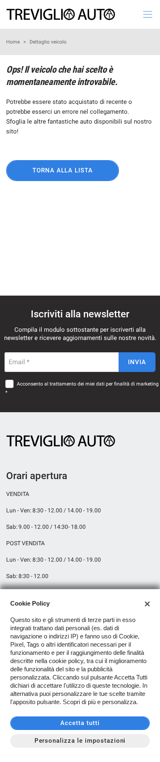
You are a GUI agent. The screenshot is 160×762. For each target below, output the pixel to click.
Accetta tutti (79, 723)
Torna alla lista (62, 170)
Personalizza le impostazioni (80, 740)
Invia (137, 362)
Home (13, 42)
